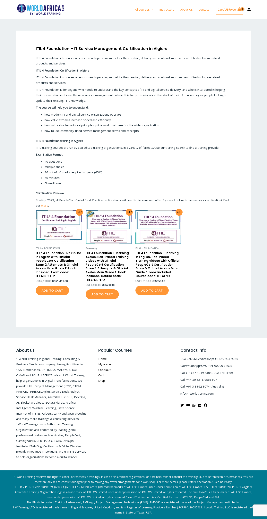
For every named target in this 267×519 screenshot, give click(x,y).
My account (106, 364)
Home (102, 359)
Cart (101, 375)
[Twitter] (182, 405)
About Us (186, 9)
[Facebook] (205, 405)
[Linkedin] (200, 405)
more (44, 205)
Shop (101, 380)
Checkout (104, 370)
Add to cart (52, 290)
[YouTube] (188, 405)
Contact (204, 9)
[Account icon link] (249, 9)
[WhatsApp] (194, 405)
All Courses (142, 9)
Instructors (166, 9)
